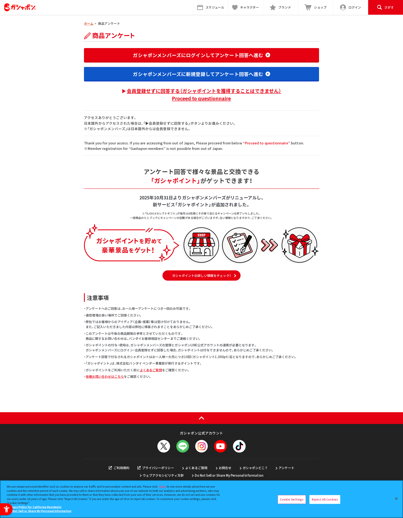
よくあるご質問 (151, 370)
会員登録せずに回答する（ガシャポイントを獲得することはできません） (204, 94)
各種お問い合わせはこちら (105, 376)
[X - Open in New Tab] (163, 446)
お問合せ (225, 468)
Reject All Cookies (325, 499)
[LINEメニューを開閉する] (182, 446)
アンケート (286, 468)
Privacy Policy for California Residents (34, 507)
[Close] (396, 498)
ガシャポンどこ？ (255, 468)
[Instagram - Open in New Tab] (201, 446)
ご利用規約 (121, 468)
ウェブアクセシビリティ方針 (163, 475)
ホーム (88, 23)
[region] (201, 499)
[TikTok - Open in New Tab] (239, 446)
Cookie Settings (292, 499)
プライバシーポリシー (158, 468)
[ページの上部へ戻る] (201, 418)
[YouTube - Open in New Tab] (220, 446)
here (162, 486)
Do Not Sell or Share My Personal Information (229, 475)
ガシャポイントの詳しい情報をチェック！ (201, 275)
